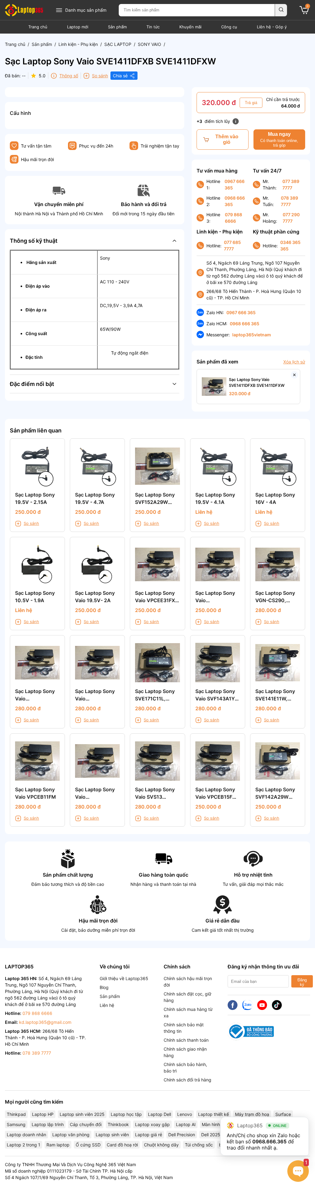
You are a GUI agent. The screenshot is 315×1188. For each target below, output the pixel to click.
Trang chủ (37, 26)
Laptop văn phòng (71, 1134)
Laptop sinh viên (112, 1134)
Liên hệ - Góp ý (272, 26)
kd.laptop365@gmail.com (45, 1022)
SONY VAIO (149, 44)
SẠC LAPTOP (117, 44)
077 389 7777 (290, 184)
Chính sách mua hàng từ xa (188, 1012)
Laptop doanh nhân (26, 1134)
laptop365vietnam (251, 334)
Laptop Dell (159, 1114)
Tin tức (153, 26)
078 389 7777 (289, 201)
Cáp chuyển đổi (86, 1124)
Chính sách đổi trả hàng (187, 1079)
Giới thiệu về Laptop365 (124, 978)
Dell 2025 (210, 1134)
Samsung (16, 1124)
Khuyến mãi (190, 26)
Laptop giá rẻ (148, 1134)
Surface (283, 1114)
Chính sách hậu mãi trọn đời (188, 981)
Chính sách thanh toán (186, 1040)
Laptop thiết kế (213, 1114)
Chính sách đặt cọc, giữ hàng (187, 997)
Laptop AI (186, 1124)
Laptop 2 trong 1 (23, 1144)
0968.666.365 (269, 1141)
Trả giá (251, 102)
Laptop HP (43, 1114)
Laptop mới (77, 26)
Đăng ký (302, 982)
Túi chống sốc (199, 1144)
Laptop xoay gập (152, 1124)
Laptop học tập (126, 1114)
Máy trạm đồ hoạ (252, 1114)
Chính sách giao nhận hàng (185, 1052)
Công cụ (229, 26)
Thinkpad (16, 1114)
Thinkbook (118, 1124)
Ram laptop (58, 1144)
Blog (104, 987)
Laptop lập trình (48, 1124)
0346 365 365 (290, 245)
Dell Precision (181, 1134)
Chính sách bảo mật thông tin (184, 1028)
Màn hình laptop (218, 1124)
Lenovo (184, 1114)
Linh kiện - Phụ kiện (78, 44)
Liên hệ (107, 1005)
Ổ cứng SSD (88, 1144)
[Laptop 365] (24, 10)
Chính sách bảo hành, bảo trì (185, 1067)
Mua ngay (279, 140)
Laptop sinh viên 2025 (82, 1114)
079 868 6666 (233, 218)
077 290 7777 (291, 218)
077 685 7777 (232, 245)
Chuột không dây (161, 1144)
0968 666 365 (235, 201)
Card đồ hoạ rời (122, 1144)
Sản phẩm (117, 26)
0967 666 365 (235, 184)
